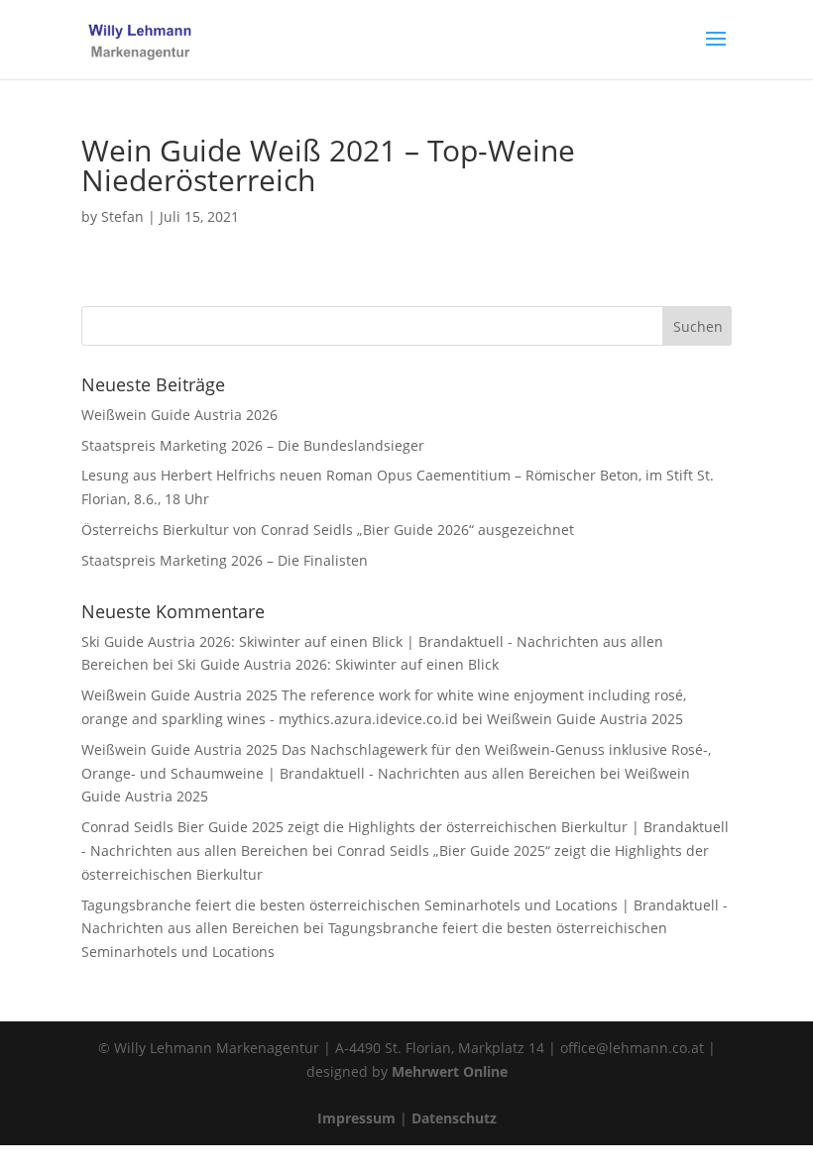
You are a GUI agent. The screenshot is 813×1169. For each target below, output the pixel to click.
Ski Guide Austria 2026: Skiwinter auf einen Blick (338, 664)
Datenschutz (454, 1118)
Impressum (356, 1118)
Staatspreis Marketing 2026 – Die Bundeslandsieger (252, 445)
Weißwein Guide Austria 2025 (585, 718)
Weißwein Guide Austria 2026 (179, 414)
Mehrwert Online (450, 1071)
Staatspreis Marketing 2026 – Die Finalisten (224, 560)
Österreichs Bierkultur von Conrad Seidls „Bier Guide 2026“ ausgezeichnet (327, 529)
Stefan (122, 216)
